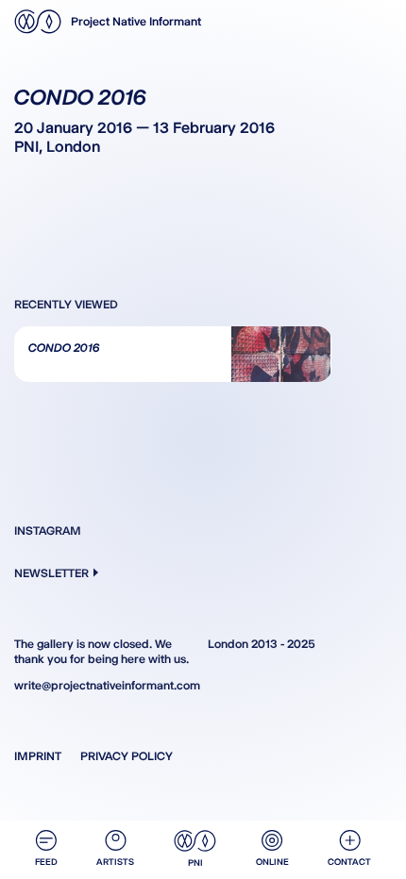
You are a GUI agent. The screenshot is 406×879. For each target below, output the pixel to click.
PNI (195, 862)
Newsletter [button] (51, 573)
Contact (349, 861)
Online (272, 861)
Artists (115, 861)
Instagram (47, 530)
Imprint (37, 756)
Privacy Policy (126, 756)
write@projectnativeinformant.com (106, 685)
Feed (46, 861)
